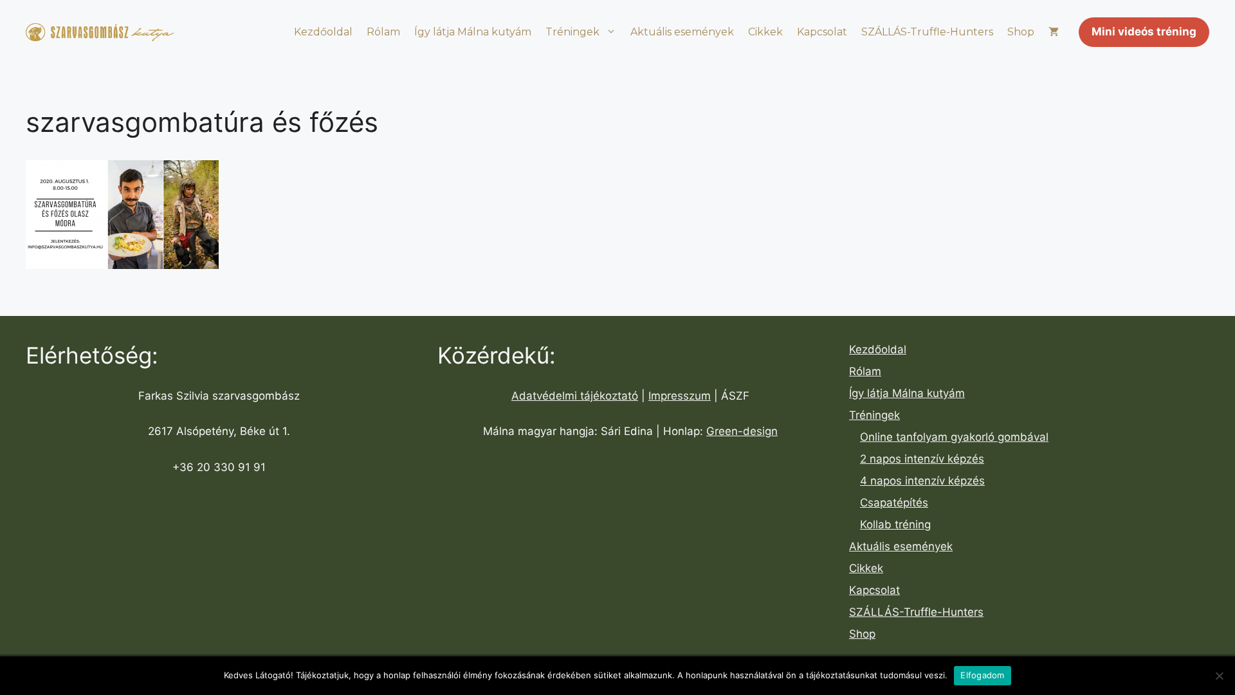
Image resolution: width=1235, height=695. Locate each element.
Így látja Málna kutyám (472, 32)
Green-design (742, 431)
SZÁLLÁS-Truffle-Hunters (927, 32)
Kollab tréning (895, 524)
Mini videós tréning (1144, 31)
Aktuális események (682, 32)
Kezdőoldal (323, 32)
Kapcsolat (822, 32)
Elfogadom (982, 675)
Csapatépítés (894, 502)
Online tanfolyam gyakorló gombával (954, 437)
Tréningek (572, 32)
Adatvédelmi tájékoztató (574, 395)
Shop (1020, 32)
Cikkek (765, 32)
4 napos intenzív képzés (922, 480)
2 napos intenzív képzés (922, 458)
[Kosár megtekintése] (1053, 32)
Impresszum (679, 395)
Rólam (383, 32)
